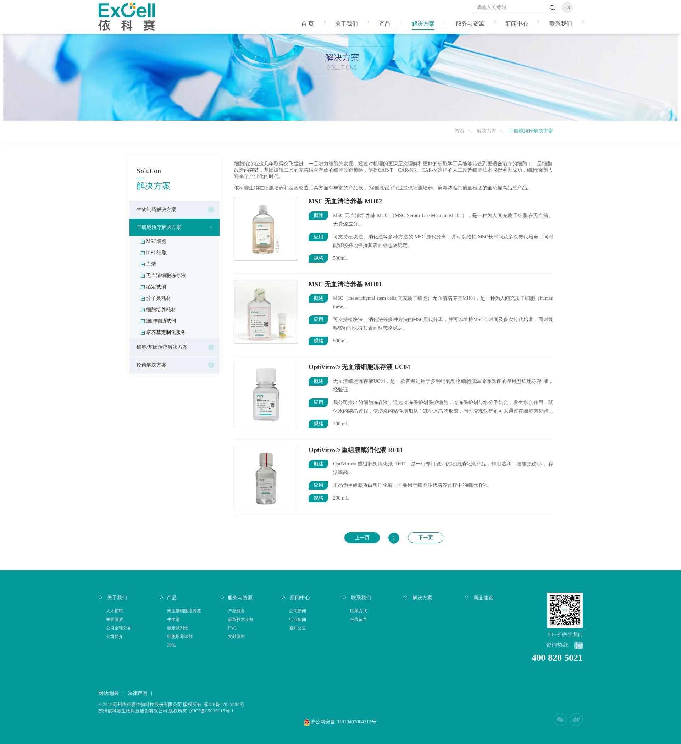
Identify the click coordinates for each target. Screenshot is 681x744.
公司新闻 (297, 610)
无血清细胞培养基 (184, 610)
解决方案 (423, 24)
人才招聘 (114, 610)
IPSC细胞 (156, 252)
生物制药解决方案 (156, 209)
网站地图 (108, 693)
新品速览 (482, 597)
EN (567, 7)
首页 (460, 131)
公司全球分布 (119, 627)
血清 (151, 264)
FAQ (232, 627)
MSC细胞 (156, 241)
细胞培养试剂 (180, 636)
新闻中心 (516, 24)
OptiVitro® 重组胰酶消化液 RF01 (356, 449)
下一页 (425, 537)
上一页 (362, 537)
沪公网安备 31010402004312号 (343, 721)
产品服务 (236, 610)
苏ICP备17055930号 (224, 704)
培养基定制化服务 (166, 332)
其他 (171, 645)
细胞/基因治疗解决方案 (162, 347)
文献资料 (236, 636)
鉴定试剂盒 (177, 627)
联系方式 (358, 610)
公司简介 (114, 636)
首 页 (307, 24)
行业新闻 (297, 619)
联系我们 (560, 24)
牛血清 (173, 619)
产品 (385, 24)
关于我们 (346, 24)
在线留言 (358, 619)
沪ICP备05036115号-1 (211, 710)
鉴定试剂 (156, 287)
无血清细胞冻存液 (166, 275)
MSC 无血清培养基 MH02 (345, 201)
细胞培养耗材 (161, 309)
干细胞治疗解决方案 (159, 227)
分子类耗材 (158, 298)
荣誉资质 (114, 619)
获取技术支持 (241, 619)
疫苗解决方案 (151, 365)
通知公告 (297, 627)
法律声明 (138, 693)
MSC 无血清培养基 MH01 (345, 284)
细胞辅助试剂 (161, 321)
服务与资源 (470, 24)
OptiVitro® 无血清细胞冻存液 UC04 (359, 366)
